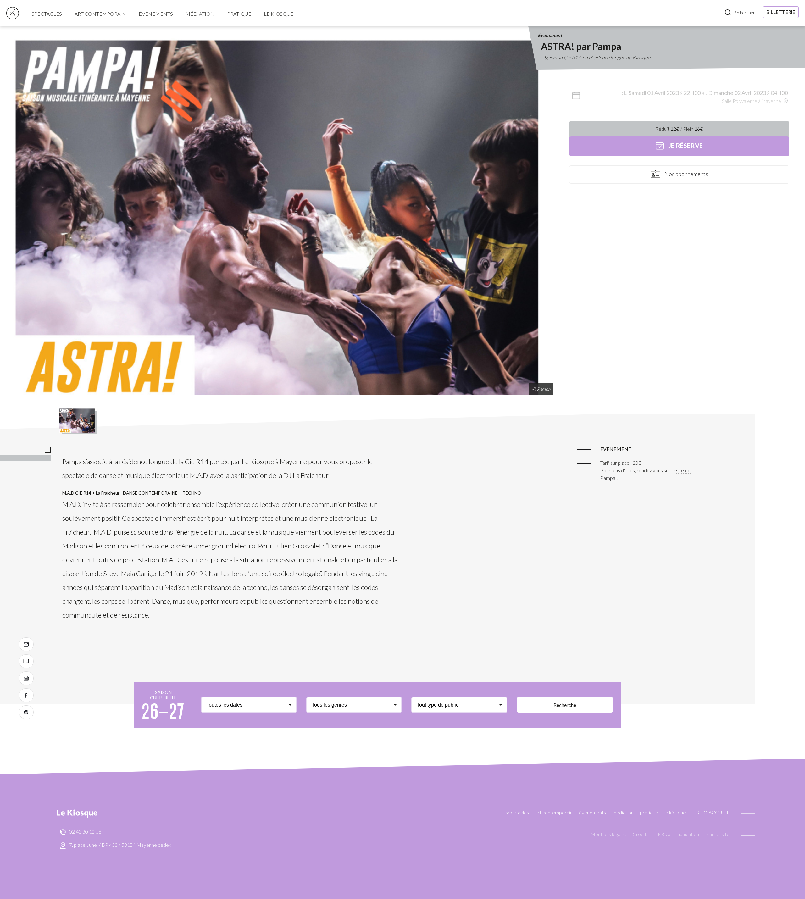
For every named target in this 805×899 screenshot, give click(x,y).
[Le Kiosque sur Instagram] (26, 712)
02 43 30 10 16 (85, 832)
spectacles (46, 14)
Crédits (641, 834)
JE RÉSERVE (685, 145)
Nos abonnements (685, 173)
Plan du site (717, 834)
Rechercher (744, 12)
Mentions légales (608, 834)
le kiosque (278, 14)
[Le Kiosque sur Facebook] (26, 695)
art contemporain (100, 14)
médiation (200, 14)
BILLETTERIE (780, 12)
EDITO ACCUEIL (711, 812)
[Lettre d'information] (26, 678)
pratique (239, 14)
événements (156, 14)
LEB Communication (677, 834)
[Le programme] (26, 661)
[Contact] (26, 644)
